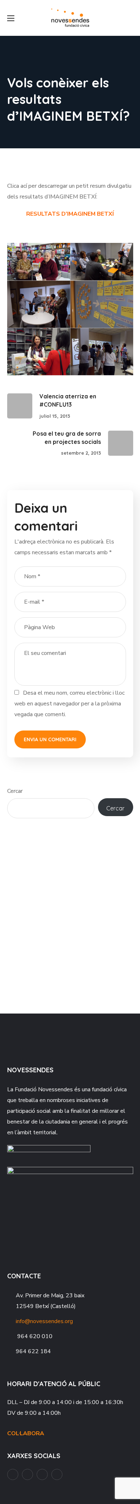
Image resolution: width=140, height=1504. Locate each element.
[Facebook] (12, 1474)
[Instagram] (42, 1474)
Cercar (15, 791)
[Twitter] (56, 1474)
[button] (130, 18)
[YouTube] (27, 1474)
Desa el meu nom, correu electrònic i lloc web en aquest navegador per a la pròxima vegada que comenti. (69, 703)
